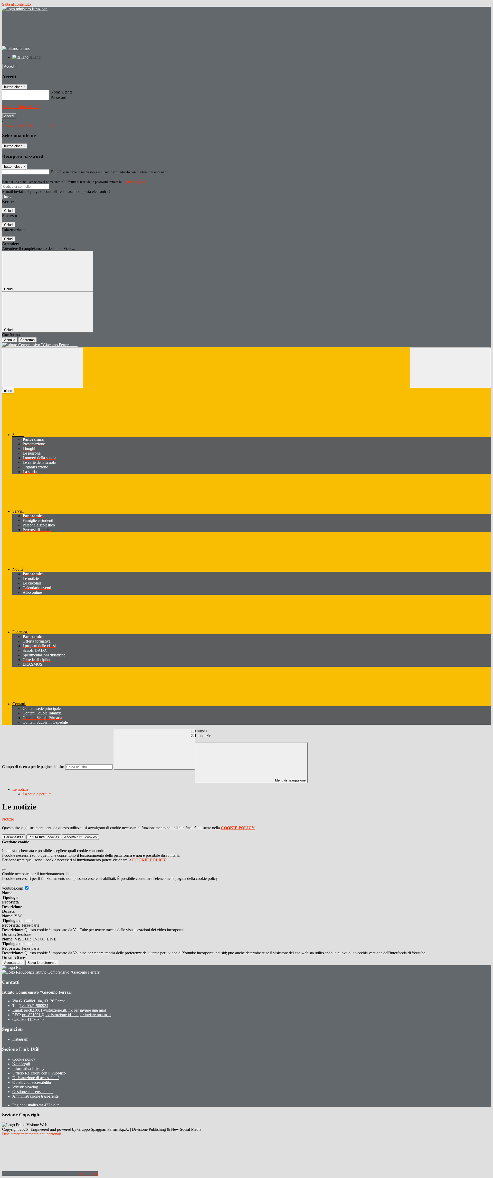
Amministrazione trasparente (35, 1096)
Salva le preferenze (41, 963)
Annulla (9, 340)
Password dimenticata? (20, 107)
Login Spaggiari (133, 182)
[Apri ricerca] (450, 367)
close (8, 391)
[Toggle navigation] (42, 367)
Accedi (9, 66)
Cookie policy (23, 1059)
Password (58, 97)
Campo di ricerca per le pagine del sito (33, 767)
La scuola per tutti (37, 794)
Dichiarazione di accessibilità (35, 1078)
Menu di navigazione (290, 780)
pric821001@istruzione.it (65, 1010)
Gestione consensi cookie (32, 1091)
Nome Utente (61, 92)
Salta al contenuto (16, 4)
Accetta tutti (80, 837)
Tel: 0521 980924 (34, 1005)
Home (200, 731)
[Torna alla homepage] (246, 345)
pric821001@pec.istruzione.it (66, 1015)
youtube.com (13, 888)
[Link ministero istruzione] (25, 9)
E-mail (56, 171)
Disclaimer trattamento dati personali (31, 1134)
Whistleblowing (25, 1087)
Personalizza (13, 837)
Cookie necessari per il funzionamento (33, 874)
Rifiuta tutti (44, 837)
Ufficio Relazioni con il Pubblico (39, 1073)
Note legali (21, 1064)
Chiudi (8, 211)
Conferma (27, 340)
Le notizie (20, 789)
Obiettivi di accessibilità (31, 1082)
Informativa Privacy (28, 1068)
